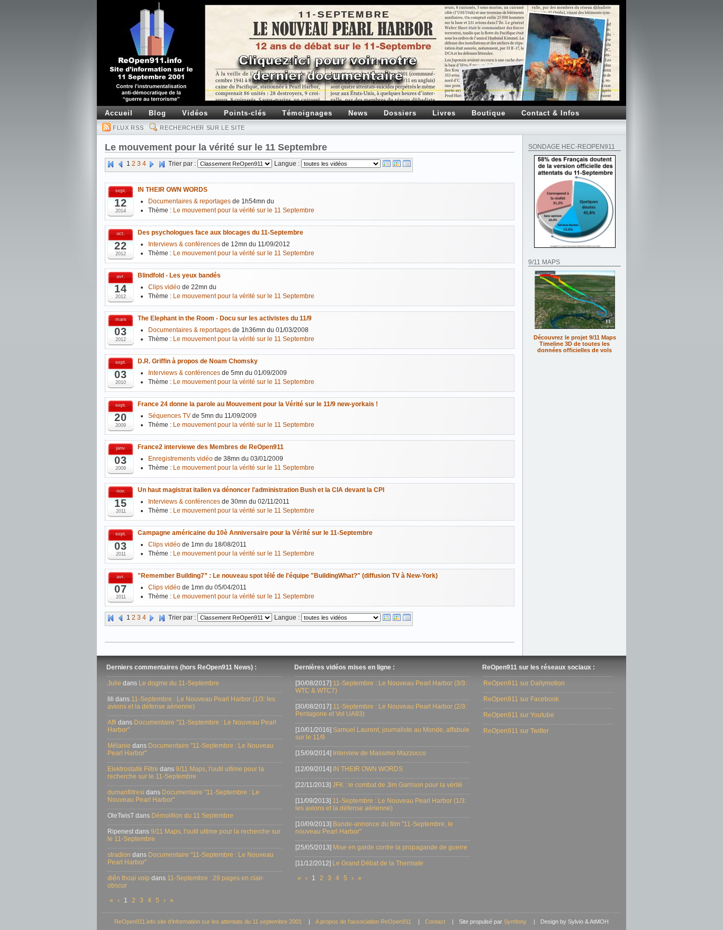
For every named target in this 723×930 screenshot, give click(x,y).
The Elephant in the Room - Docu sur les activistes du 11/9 (225, 318)
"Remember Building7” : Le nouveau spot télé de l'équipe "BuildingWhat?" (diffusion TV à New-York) (288, 575)
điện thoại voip (128, 878)
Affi (111, 722)
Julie (114, 683)
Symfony (515, 921)
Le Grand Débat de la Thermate (377, 863)
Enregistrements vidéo (180, 458)
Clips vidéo (164, 287)
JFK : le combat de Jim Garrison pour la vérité (397, 785)
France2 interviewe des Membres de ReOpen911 (211, 447)
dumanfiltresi (125, 792)
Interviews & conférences (184, 244)
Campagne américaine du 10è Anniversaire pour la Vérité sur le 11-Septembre (255, 532)
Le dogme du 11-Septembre (179, 683)
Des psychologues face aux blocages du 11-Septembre (220, 232)
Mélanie (119, 745)
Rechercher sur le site (202, 127)
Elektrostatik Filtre (132, 769)
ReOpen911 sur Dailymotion (524, 683)
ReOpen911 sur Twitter (516, 731)
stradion (119, 855)
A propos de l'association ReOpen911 (363, 921)
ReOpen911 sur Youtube (518, 715)
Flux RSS (128, 127)
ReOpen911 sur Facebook (521, 699)
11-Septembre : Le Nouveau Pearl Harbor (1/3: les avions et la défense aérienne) (191, 702)
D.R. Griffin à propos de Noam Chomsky (198, 361)
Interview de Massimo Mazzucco (379, 753)
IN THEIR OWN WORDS (172, 189)
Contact (435, 921)
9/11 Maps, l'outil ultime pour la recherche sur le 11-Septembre (185, 772)
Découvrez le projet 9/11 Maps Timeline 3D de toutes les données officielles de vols (575, 343)
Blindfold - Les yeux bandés (179, 275)
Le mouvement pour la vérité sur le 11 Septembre (243, 210)
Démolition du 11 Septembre (192, 815)
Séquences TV (169, 415)
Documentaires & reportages (189, 201)
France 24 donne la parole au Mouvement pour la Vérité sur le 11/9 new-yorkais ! (258, 404)
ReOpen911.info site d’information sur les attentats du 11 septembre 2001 (208, 921)
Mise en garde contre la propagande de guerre (400, 847)
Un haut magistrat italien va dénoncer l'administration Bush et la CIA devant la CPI (261, 490)
